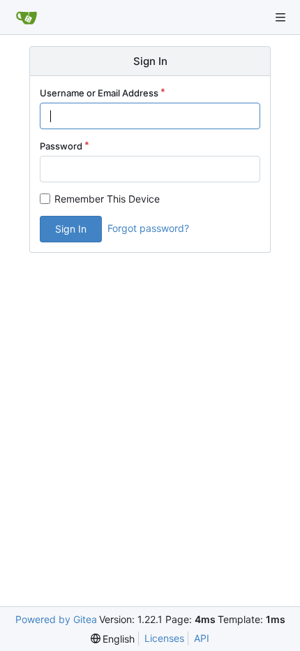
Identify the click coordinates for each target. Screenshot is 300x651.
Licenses (164, 638)
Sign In (71, 229)
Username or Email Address (99, 92)
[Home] (26, 17)
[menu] (113, 639)
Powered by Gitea (56, 619)
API (201, 638)
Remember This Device (107, 198)
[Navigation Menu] (280, 17)
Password (61, 146)
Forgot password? (148, 228)
